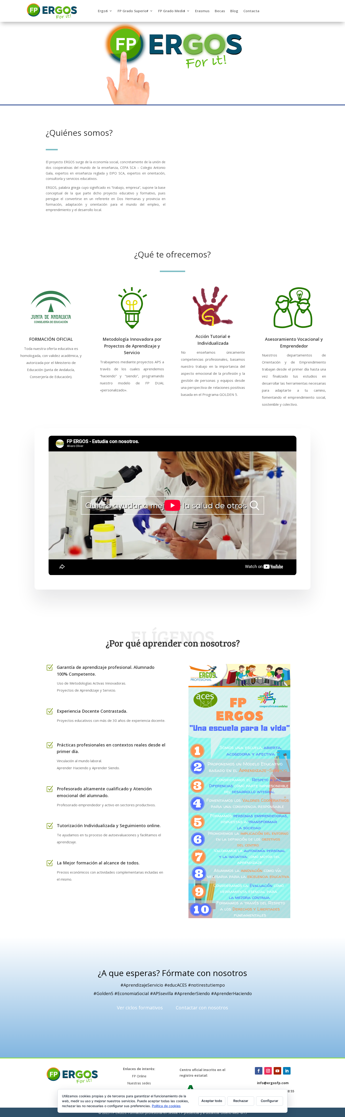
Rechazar (240, 1101)
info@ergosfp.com (273, 1083)
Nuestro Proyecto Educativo (84, 897)
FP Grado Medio (171, 11)
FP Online (139, 1076)
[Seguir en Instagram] (268, 1071)
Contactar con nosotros (202, 1007)
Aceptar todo (211, 1101)
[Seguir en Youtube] (277, 1071)
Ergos (103, 11)
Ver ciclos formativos (140, 1007)
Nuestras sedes (139, 1083)
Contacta (251, 11)
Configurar (269, 1101)
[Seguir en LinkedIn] (287, 1071)
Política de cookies (166, 1106)
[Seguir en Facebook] (258, 1071)
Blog (234, 11)
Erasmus (202, 11)
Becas (220, 11)
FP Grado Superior (133, 11)
